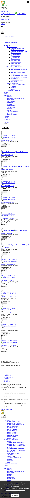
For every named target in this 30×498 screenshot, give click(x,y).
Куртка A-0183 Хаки (6, 233)
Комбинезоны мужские (14, 423)
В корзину (3, 146)
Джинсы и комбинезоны (14, 457)
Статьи (6, 380)
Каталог (6, 374)
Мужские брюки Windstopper (15, 448)
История (9, 469)
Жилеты (9, 447)
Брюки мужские (11, 438)
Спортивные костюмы (13, 453)
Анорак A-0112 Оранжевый (8, 312)
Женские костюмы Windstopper (16, 445)
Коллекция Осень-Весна (11, 439)
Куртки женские (12, 429)
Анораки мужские (12, 435)
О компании (7, 375)
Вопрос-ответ (11, 477)
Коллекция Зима (8, 420)
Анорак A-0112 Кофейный (8, 345)
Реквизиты (10, 474)
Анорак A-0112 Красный (8, 329)
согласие (26, 488)
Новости (9, 480)
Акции (6, 465)
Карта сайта (7, 396)
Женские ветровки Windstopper (16, 444)
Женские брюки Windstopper (15, 442)
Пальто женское (11, 433)
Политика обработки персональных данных (16, 391)
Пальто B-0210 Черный (7, 140)
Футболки (10, 460)
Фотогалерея (11, 478)
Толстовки (10, 454)
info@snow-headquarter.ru (8, 14)
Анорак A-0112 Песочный (8, 296)
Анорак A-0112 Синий (7, 280)
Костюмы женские (12, 426)
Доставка (6, 378)
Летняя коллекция (9, 456)
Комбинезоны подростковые (15, 424)
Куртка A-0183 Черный (7, 218)
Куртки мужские (12, 430)
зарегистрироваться (6, 409)
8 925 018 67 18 (22, 14)
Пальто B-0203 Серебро (7, 202)
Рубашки (9, 459)
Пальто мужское (11, 432)
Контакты (7, 381)
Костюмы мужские (12, 427)
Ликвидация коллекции (11, 463)
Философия (10, 472)
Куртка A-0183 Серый (7, 248)
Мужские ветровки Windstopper (16, 450)
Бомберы (9, 441)
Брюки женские (11, 436)
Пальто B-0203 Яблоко (7, 169)
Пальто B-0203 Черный (7, 186)
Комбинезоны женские (13, 421)
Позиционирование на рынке (15, 471)
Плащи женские (11, 451)
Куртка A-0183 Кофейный (8, 264)
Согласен (15, 495)
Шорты (9, 462)
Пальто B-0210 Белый (7, 155)
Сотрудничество (8, 377)
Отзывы (9, 475)
